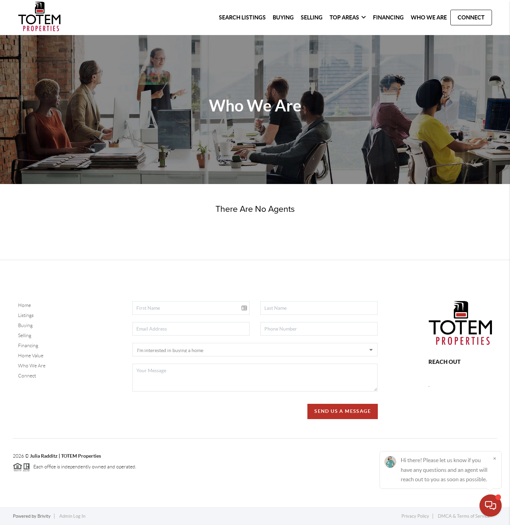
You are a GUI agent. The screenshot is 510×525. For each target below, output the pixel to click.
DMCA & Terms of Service (464, 516)
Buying (25, 325)
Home (24, 305)
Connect (27, 375)
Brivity (44, 516)
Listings (26, 315)
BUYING (283, 17)
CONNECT (471, 17)
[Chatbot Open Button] (490, 505)
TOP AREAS (344, 17)
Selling (24, 335)
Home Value (30, 355)
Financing (28, 345)
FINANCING (388, 17)
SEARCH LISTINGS (242, 17)
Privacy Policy (415, 516)
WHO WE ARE (429, 17)
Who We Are (31, 365)
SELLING (312, 17)
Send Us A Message (342, 411)
